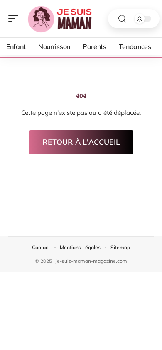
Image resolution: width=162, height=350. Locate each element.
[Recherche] (122, 18)
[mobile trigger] (15, 18)
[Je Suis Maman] (59, 18)
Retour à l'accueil (81, 142)
